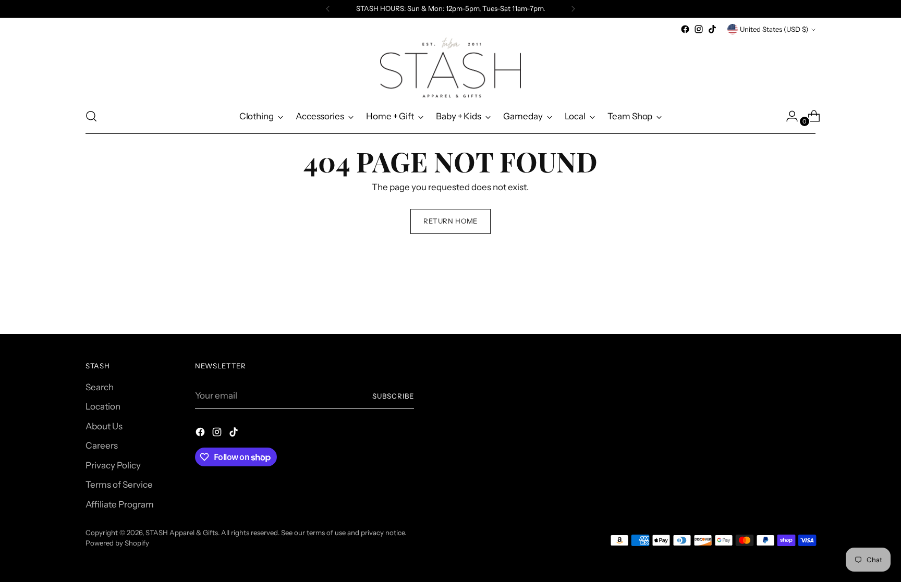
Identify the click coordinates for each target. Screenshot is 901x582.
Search (100, 387)
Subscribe (393, 396)
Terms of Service (119, 484)
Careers (102, 445)
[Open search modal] (91, 116)
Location (103, 406)
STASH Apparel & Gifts (181, 532)
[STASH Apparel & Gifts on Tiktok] (712, 29)
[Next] (573, 9)
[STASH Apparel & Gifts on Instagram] (698, 29)
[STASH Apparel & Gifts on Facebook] (685, 29)
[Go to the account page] (787, 116)
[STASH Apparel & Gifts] (450, 67)
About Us (104, 426)
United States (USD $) (774, 29)
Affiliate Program (120, 504)
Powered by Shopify (117, 543)
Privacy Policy (113, 465)
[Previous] (327, 9)
